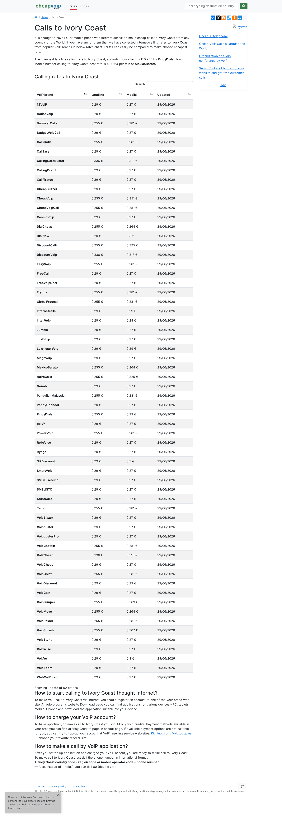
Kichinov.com (160, 733)
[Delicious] (229, 18)
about (41, 786)
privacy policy (59, 786)
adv (223, 85)
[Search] (243, 6)
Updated (163, 95)
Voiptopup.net (182, 733)
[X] (218, 18)
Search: (140, 84)
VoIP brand (45, 95)
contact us (79, 786)
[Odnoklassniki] (234, 18)
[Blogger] (223, 18)
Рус (241, 786)
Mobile (132, 95)
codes (84, 6)
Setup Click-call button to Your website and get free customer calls (221, 72)
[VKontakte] (213, 18)
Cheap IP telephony (213, 36)
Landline (98, 95)
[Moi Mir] (239, 18)
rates (73, 6)
